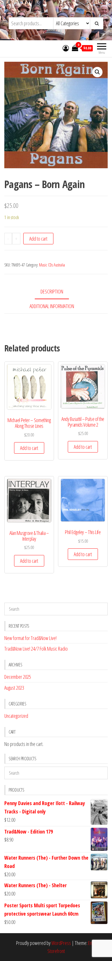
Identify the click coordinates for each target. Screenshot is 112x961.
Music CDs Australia (52, 265)
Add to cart (38, 238)
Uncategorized (16, 715)
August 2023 (14, 687)
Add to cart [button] (29, 447)
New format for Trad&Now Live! (30, 638)
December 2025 (17, 676)
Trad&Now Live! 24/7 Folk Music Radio (36, 648)
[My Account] (66, 48)
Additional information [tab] (52, 306)
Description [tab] (51, 291)
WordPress (61, 942)
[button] (97, 72)
